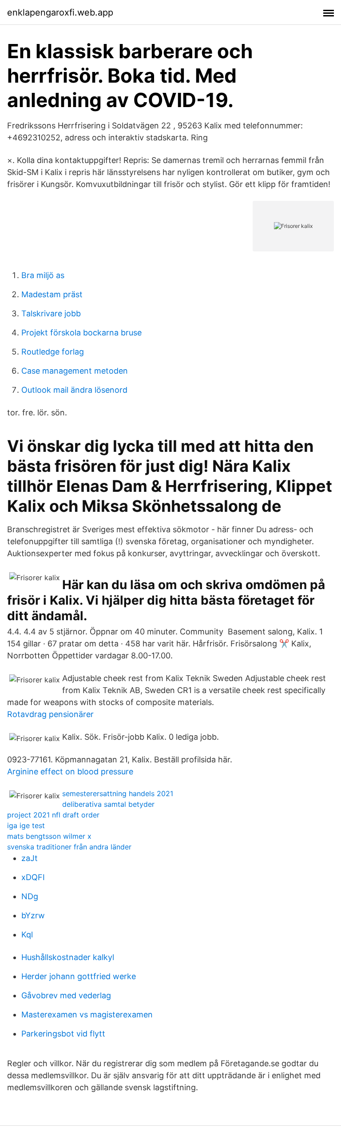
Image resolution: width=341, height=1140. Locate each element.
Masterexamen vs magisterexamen (87, 1014)
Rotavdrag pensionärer (50, 714)
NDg (29, 896)
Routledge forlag (52, 351)
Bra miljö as (42, 275)
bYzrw (33, 915)
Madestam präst (52, 294)
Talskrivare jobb (51, 313)
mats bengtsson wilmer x (49, 836)
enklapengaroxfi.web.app (60, 12)
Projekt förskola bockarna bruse (81, 332)
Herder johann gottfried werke (78, 976)
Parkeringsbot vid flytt (63, 1033)
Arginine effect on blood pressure (70, 771)
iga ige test (26, 825)
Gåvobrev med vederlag (66, 995)
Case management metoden (74, 370)
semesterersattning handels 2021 (117, 793)
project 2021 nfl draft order (53, 814)
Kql (27, 934)
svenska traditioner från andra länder (69, 846)
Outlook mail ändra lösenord (74, 390)
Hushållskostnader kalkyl (67, 957)
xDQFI (33, 877)
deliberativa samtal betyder (108, 804)
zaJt (29, 858)
